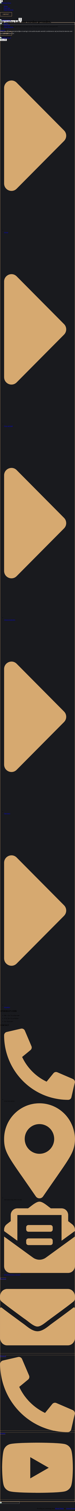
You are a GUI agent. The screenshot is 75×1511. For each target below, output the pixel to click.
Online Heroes (70, 1508)
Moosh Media (59, 1508)
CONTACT (6, 33)
